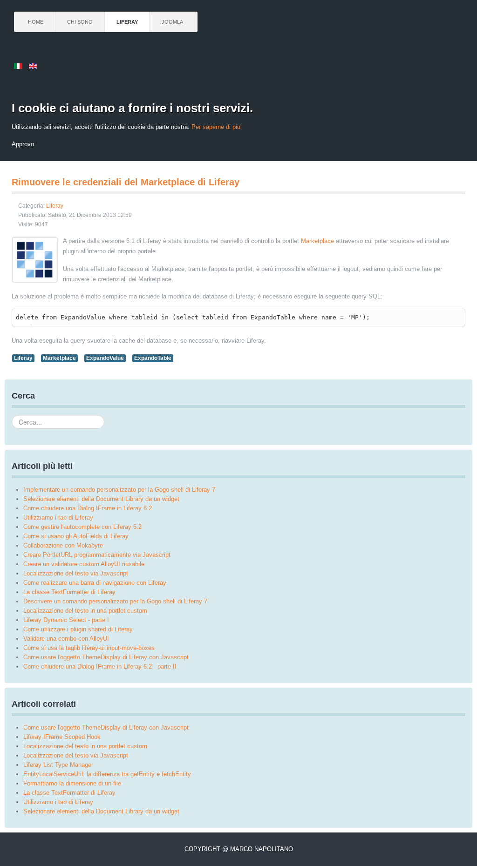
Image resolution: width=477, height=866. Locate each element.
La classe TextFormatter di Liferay (69, 792)
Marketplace (317, 240)
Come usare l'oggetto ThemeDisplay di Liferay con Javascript (106, 727)
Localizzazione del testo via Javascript (75, 755)
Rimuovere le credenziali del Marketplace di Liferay (125, 182)
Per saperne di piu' (216, 126)
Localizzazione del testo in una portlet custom (85, 746)
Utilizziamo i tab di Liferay (58, 801)
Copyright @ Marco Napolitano (238, 849)
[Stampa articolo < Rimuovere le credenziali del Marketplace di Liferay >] (463, 206)
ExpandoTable (152, 358)
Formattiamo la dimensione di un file (72, 783)
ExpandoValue (105, 358)
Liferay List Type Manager (58, 764)
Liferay (127, 22)
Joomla (172, 22)
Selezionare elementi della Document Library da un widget (101, 811)
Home (35, 22)
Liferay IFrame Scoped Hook (62, 736)
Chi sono (80, 22)
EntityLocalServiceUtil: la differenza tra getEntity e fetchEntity (107, 774)
